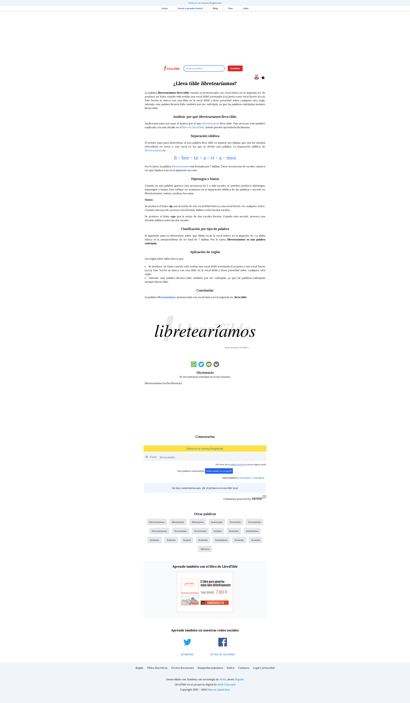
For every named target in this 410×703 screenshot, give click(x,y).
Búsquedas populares (210, 667)
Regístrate (217, 448)
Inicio (165, 8)
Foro (230, 8)
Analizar (235, 68)
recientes (244, 477)
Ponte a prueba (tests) (190, 8)
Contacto (243, 667)
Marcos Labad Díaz (218, 689)
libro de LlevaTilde (193, 127)
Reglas (139, 667)
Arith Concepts (226, 684)
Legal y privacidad (264, 667)
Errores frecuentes (182, 667)
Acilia (223, 679)
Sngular (239, 679)
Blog (215, 8)
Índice (230, 667)
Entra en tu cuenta (198, 2)
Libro (245, 8)
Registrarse (215, 2)
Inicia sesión (167, 457)
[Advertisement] (205, 36)
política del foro (237, 464)
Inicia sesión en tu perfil (219, 471)
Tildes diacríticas (157, 667)
